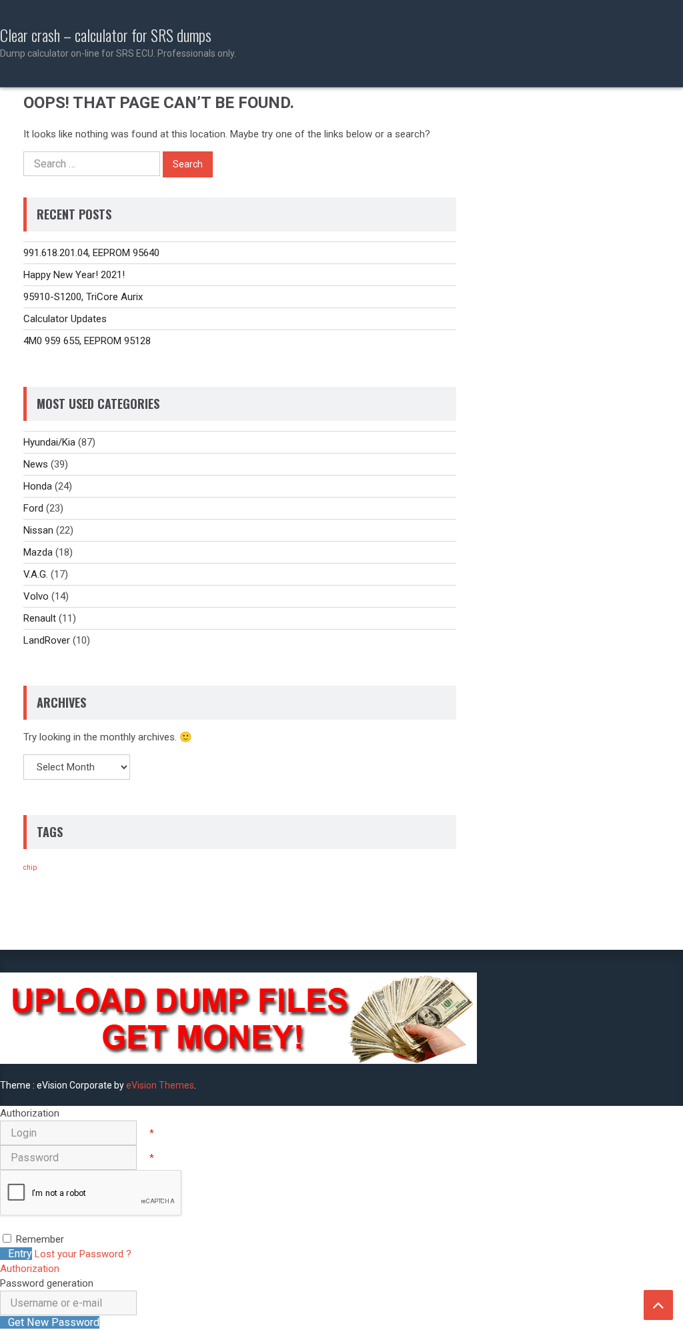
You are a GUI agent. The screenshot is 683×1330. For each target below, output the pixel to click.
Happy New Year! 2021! (74, 275)
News (35, 464)
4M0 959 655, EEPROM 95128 (87, 341)
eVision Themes (160, 1085)
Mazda (38, 552)
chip (30, 867)
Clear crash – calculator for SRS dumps (118, 42)
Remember (40, 1239)
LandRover (46, 640)
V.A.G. (35, 574)
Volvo (36, 596)
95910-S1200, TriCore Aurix (83, 297)
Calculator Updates (65, 319)
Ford (33, 508)
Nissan (38, 530)
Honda (37, 486)
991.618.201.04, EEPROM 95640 (91, 253)
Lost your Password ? (83, 1254)
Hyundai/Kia (49, 442)
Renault (39, 618)
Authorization (29, 1269)
